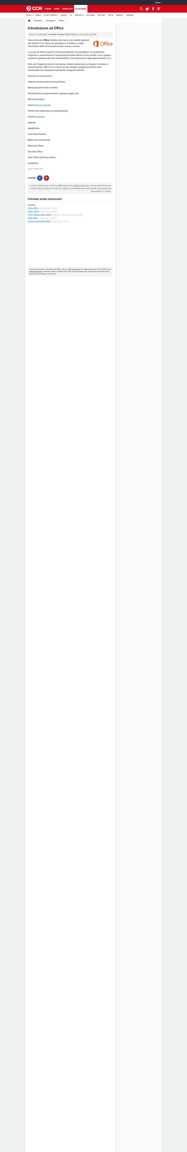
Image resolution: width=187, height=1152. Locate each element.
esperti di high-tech (81, 185)
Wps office (33, 218)
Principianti (50, 20)
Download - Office (48, 208)
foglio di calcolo (42, 105)
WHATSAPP (101, 15)
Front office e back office (39, 214)
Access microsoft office (39, 221)
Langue (158, 2)
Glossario (80, 9)
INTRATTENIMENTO (51, 15)
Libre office (33, 208)
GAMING (38, 15)
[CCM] (34, 9)
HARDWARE (130, 15)
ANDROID (64, 15)
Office (61, 20)
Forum (48, 9)
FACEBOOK (119, 15)
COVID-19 (29, 15)
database (39, 116)
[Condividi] (40, 178)
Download (67, 9)
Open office (33, 211)
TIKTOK (110, 15)
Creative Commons (35, 271)
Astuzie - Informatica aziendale (68, 214)
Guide (56, 9)
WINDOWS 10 (79, 15)
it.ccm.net (75, 269)
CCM (69, 269)
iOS (71, 15)
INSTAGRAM (90, 15)
